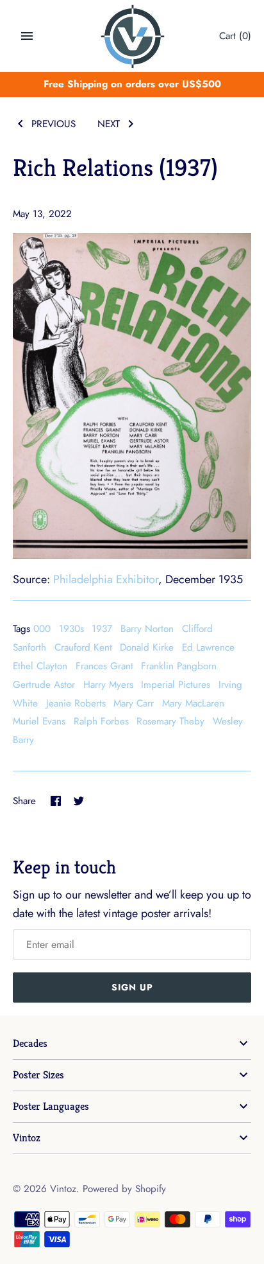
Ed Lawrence (208, 647)
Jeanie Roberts (76, 703)
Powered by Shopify (124, 1189)
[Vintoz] (132, 36)
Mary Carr (133, 703)
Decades (30, 1043)
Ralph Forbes (101, 721)
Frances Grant (104, 666)
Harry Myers (108, 685)
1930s (71, 629)
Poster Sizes (38, 1075)
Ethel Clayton (40, 666)
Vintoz (26, 1138)
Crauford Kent (83, 647)
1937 (102, 629)
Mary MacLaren (193, 703)
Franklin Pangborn (179, 666)
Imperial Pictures (175, 685)
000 (42, 629)
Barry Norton (147, 629)
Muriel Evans (39, 721)
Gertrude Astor (44, 685)
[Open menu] (27, 36)
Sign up (132, 987)
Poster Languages (51, 1106)
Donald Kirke (147, 647)
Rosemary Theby (170, 721)
